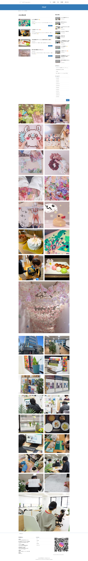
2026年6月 (57, 78)
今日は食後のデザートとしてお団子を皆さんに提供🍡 (42, 39)
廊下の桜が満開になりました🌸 (37, 49)
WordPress (40, 559)
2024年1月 (57, 91)
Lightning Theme (44, 559)
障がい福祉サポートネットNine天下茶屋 (62, 73)
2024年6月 (57, 87)
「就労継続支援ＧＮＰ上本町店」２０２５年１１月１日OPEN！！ (65, 41)
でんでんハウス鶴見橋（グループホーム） (62, 67)
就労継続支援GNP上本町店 (60, 69)
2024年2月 (57, 89)
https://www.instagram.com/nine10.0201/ (58, 554)
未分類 (57, 71)
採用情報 (38, 543)
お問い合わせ (21, 533)
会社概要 (38, 540)
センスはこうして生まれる (65, 31)
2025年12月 (57, 83)
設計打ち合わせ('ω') (64, 22)
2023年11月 (57, 94)
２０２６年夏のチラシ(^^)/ (65, 17)
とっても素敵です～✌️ (36, 19)
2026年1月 (57, 81)
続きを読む (50, 25)
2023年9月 (57, 96)
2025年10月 (57, 85)
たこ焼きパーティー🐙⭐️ (36, 29)
